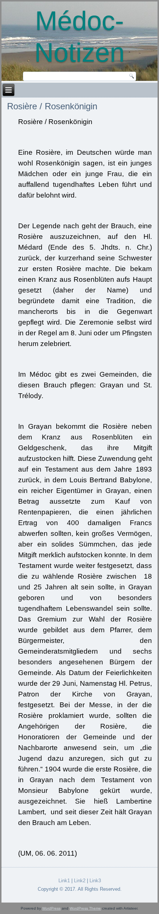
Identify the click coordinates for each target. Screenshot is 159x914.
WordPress (51, 908)
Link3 (95, 880)
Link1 (64, 880)
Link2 (79, 880)
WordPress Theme (85, 908)
